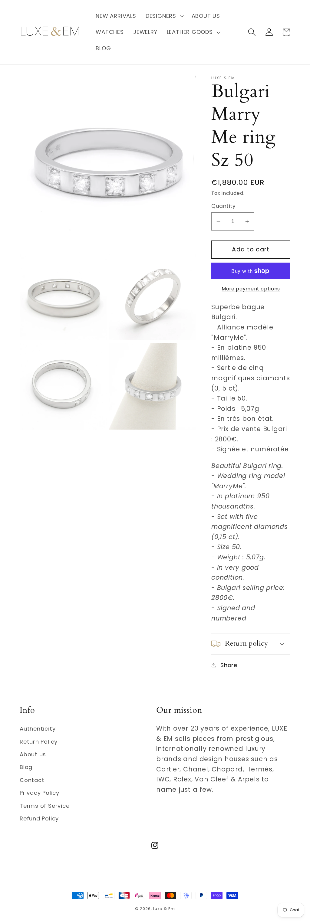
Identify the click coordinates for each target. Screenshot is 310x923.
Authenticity (37, 728)
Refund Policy (39, 818)
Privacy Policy (39, 793)
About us (33, 754)
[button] (164, 16)
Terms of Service (44, 806)
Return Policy (39, 741)
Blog (26, 767)
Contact (32, 780)
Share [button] (228, 665)
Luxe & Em (164, 909)
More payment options (251, 289)
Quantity (223, 206)
